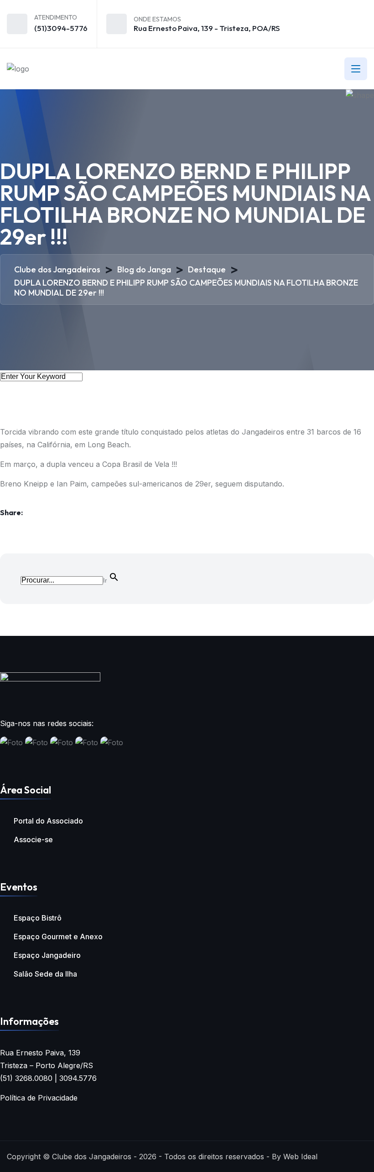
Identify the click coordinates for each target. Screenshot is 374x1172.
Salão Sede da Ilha (45, 973)
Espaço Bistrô (38, 917)
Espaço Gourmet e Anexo (58, 936)
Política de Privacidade (39, 1097)
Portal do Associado (48, 820)
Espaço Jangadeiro (47, 955)
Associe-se (33, 839)
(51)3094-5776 (61, 28)
